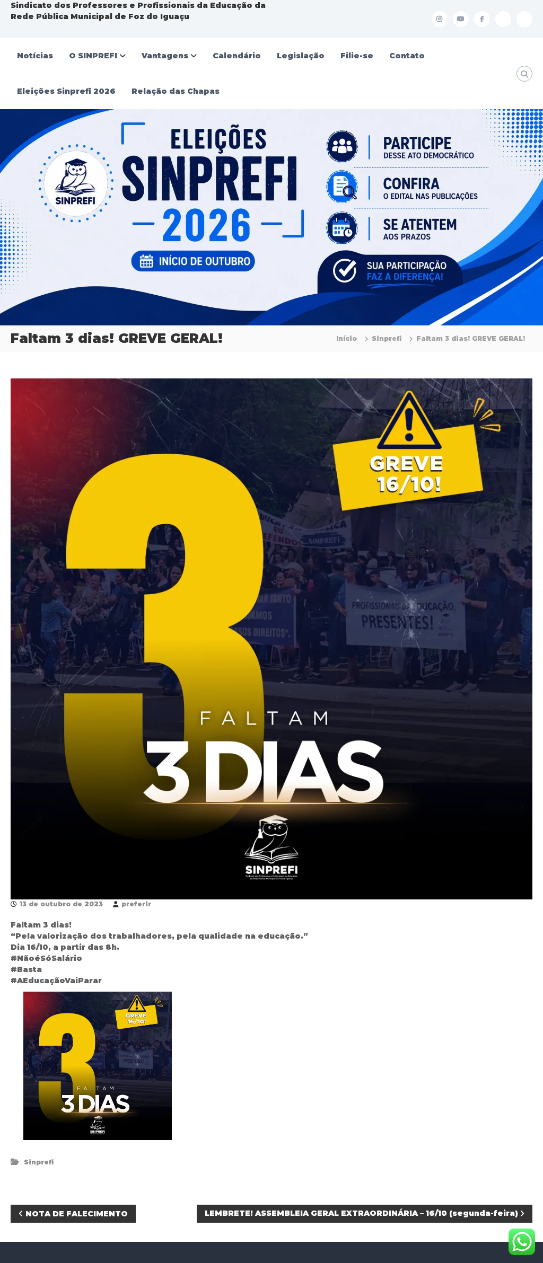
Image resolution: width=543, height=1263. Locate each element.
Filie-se (356, 55)
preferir (136, 904)
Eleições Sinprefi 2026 (66, 91)
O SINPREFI (93, 55)
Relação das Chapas (176, 91)
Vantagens (165, 55)
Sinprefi (386, 338)
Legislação (301, 55)
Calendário (237, 55)
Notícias (35, 55)
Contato (407, 55)
